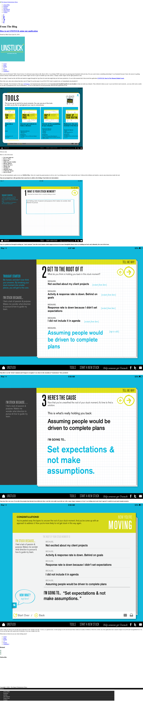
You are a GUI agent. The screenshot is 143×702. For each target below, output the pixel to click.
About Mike (6, 691)
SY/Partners (26, 84)
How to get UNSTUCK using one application (19, 31)
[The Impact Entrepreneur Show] (9, 2)
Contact (5, 700)
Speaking (5, 693)
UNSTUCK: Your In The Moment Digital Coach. (110, 78)
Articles (5, 695)
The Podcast (6, 696)
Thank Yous (6, 698)
